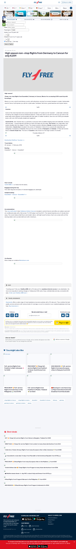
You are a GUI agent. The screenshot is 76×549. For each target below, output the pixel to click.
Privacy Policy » (51, 519)
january (29, 403)
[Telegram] (16, 315)
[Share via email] (3, 24)
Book (11, 19)
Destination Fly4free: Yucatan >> (14, 140)
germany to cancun (9, 403)
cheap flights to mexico (24, 400)
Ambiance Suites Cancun (27, 211)
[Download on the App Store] (63, 315)
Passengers (7, 30)
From (5, 22)
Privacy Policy (41, 536)
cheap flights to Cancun (10, 400)
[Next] (71, 8)
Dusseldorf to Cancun (45, 400)
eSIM (9, 285)
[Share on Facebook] (3, 17)
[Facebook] (7, 315)
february (55, 400)
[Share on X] (3, 21)
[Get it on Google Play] (67, 315)
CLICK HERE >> (9, 184)
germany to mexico (20, 403)
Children (6, 37)
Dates (5, 27)
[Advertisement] (38, 416)
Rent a (63, 19)
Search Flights (9, 44)
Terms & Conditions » (52, 517)
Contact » (50, 522)
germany (62, 400)
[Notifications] (59, 2)
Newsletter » (51, 524)
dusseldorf (34, 400)
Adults (6, 32)
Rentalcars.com (24, 260)
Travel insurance (14, 298)
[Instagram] (12, 315)
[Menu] (4, 2)
